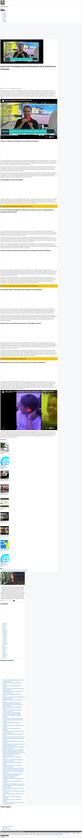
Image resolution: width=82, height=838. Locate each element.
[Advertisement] (41, 31)
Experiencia (5, 643)
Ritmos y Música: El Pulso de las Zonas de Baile (13, 749)
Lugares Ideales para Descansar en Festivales (13, 718)
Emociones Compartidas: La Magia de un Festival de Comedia (14, 569)
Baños (4, 626)
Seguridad (5, 654)
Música (4, 19)
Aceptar (6, 835)
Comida (4, 630)
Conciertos (5, 631)
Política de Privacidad (7, 826)
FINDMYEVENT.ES (4, 6)
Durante (4, 638)
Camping (5, 628)
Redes (4, 653)
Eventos (4, 641)
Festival (4, 17)
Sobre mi (4, 20)
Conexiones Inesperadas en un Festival (11, 702)
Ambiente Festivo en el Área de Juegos (11, 712)
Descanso (5, 634)
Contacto (5, 21)
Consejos (5, 633)
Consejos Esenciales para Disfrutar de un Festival (14, 752)
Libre (4, 646)
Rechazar (2, 835)
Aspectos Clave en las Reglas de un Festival (12, 773)
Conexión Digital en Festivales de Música (12, 714)
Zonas (4, 657)
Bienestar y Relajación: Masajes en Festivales (13, 751)
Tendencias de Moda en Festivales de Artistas (13, 768)
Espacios (4, 16)
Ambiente (5, 623)
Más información (59, 834)
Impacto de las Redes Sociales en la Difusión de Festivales (13, 571)
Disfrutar (5, 636)
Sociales (4, 656)
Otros (4, 651)
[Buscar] (14, 600)
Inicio (4, 12)
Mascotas (5, 647)
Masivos (4, 648)
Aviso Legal (5, 827)
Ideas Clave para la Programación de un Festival (13, 736)
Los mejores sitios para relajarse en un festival (13, 783)
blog (4, 627)
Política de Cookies (7, 829)
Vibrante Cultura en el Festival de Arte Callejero (13, 769)
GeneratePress (21, 831)
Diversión (5, 15)
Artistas (4, 13)
